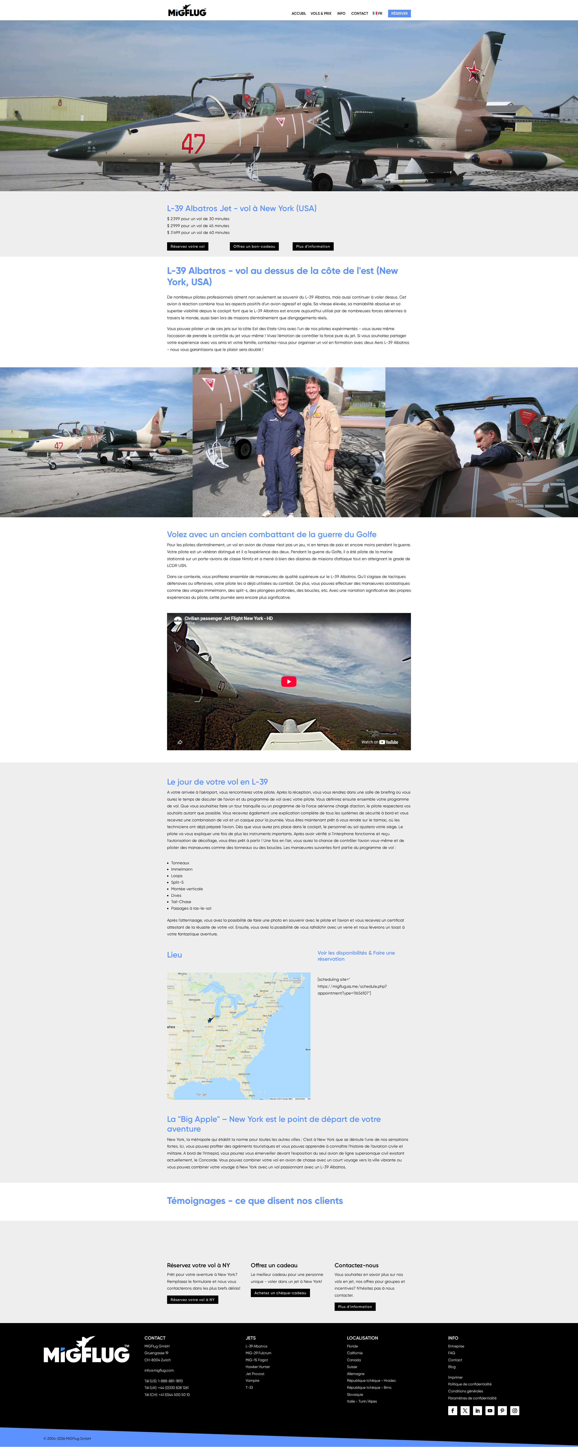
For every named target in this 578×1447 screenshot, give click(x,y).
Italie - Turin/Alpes (362, 1401)
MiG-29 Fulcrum (258, 1353)
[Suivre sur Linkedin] (477, 1410)
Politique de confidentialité (470, 1384)
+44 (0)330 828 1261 (173, 1388)
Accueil (299, 13)
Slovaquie (355, 1394)
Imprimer (455, 1377)
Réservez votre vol (188, 246)
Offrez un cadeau (274, 1265)
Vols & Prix (321, 13)
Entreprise (456, 1346)
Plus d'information (313, 246)
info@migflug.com (159, 1370)
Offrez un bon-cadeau (254, 246)
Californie (355, 1353)
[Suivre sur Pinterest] (502, 1410)
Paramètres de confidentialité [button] (472, 1398)
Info (341, 13)
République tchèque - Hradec (371, 1380)
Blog (452, 1367)
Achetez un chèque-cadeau (280, 1293)
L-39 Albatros (256, 1346)
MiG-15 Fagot (257, 1360)
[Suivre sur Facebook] (452, 1410)
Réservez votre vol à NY (198, 1265)
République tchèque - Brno (369, 1387)
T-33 (249, 1387)
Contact (359, 13)
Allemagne (355, 1374)
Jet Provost (255, 1374)
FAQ (451, 1353)
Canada (354, 1360)
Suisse (352, 1367)
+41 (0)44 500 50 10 (174, 1395)
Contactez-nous (357, 1265)
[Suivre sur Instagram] (514, 1410)
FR (379, 13)
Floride (352, 1346)
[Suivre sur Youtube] (489, 1410)
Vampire (252, 1380)
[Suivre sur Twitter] (465, 1410)
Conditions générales (465, 1391)
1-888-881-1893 (170, 1381)
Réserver (399, 13)
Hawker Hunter (258, 1367)
